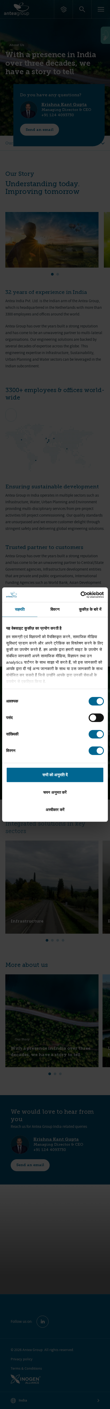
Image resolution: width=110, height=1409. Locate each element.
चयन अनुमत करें (55, 792)
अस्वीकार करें (55, 809)
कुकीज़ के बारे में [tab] (90, 609)
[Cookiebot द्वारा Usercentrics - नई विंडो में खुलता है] (80, 594)
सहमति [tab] (20, 609)
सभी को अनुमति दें (55, 774)
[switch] (96, 717)
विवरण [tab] (54, 609)
